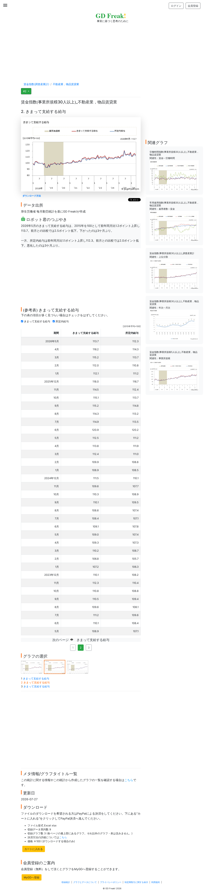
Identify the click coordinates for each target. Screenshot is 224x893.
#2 (25, 91)
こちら (128, 780)
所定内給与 (62, 321)
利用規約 (155, 882)
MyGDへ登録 (31, 877)
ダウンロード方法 (31, 195)
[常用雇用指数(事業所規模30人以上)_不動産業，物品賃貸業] (174, 225)
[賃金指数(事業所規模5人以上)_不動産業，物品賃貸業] (174, 375)
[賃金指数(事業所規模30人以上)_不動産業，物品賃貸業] (174, 324)
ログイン (176, 5)
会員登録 (193, 5)
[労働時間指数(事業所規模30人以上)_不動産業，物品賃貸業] (174, 175)
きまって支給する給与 (37, 321)
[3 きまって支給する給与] (77, 666)
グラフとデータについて (85, 882)
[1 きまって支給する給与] (31, 666)
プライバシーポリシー (110, 882)
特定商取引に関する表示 (136, 882)
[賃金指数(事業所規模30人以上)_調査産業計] (174, 273)
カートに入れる (33, 849)
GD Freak (111, 15)
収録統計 (65, 882)
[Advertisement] (112, 49)
